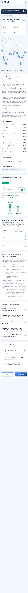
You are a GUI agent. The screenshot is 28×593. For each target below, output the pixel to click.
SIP (7, 374)
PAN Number (9, 268)
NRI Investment (4, 5)
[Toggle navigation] (26, 2)
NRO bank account (12, 295)
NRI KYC (12, 264)
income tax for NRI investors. (8, 227)
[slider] (3, 193)
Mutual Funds (13, 5)
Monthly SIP (5, 183)
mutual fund (13, 85)
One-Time (12, 183)
